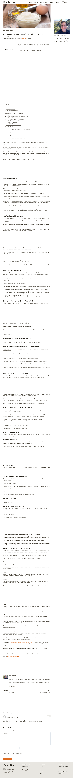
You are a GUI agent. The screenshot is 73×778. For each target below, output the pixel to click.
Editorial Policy (61, 769)
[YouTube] (66, 2)
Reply (49, 716)
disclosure (24, 38)
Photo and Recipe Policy (63, 771)
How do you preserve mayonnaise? (15, 128)
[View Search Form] (69, 2)
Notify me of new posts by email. (11, 756)
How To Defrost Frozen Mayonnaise (13, 117)
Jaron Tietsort (6, 36)
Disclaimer (60, 768)
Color (11, 132)
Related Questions (10, 126)
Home (41, 766)
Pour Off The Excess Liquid (13, 120)
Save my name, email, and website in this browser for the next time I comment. (19, 750)
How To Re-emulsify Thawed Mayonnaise (15, 119)
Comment (6, 733)
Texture (11, 133)
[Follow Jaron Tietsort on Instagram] (12, 686)
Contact (23, 768)
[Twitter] (25, 770)
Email (21, 748)
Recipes (41, 768)
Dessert (41, 769)
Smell (11, 130)
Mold (11, 135)
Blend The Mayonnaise (13, 122)
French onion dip (16, 349)
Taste (11, 136)
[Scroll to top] (70, 776)
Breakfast (42, 773)
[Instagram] (64, 2)
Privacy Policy (61, 773)
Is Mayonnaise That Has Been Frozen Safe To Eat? (16, 114)
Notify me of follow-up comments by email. (13, 753)
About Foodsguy (25, 766)
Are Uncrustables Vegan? (45, 691)
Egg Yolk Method (11, 123)
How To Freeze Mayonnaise (12, 112)
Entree (41, 771)
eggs (22, 512)
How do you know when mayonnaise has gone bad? (19, 129)
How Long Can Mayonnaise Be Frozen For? (15, 113)
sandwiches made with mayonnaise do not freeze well (21, 642)
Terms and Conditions (63, 766)
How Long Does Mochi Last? (13, 656)
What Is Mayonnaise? (10, 109)
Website (38, 748)
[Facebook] (62, 2)
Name (5, 748)
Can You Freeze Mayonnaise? (12, 110)
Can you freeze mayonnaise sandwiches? (16, 138)
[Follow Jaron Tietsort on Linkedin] (14, 686)
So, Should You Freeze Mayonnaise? (13, 125)
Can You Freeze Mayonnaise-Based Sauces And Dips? (17, 116)
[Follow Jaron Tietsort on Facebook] (9, 686)
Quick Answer (9, 107)
